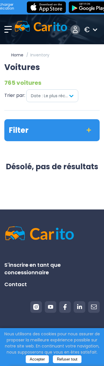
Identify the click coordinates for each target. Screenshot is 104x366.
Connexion (75, 29)
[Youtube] (50, 307)
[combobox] (52, 95)
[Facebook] (65, 307)
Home (17, 55)
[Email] (94, 307)
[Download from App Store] (46, 7)
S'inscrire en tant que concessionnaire (32, 268)
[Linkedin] (79, 307)
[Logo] (41, 29)
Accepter (37, 359)
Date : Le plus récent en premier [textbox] (54, 96)
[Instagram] (36, 307)
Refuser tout (67, 359)
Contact (15, 284)
